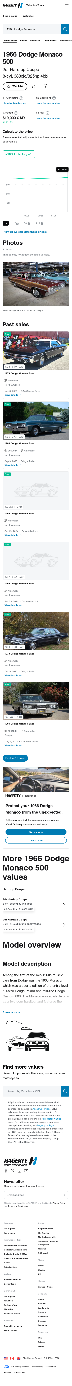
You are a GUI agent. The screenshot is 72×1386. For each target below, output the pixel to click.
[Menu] (66, 5)
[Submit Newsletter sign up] (63, 1195)
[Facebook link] (6, 1170)
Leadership (43, 1308)
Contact (42, 1321)
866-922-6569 (10, 1330)
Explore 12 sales (15, 758)
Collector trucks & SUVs (15, 1254)
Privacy (41, 1342)
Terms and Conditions (18, 1206)
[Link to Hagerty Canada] (12, 1358)
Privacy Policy (58, 1203)
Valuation (8, 1301)
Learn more (36, 840)
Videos (41, 1266)
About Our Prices (41, 1108)
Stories (41, 1270)
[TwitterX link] (12, 1170)
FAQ (40, 1338)
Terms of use (19, 1372)
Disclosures (51, 1366)
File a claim (9, 1233)
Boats (7, 1263)
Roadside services (13, 1326)
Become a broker (12, 1279)
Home (41, 1299)
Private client (10, 1267)
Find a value (10, 16)
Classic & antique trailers (16, 1258)
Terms (41, 1346)
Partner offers (10, 1305)
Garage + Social (45, 1287)
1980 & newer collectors (15, 1245)
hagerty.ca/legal (45, 1125)
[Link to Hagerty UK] (18, 1358)
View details (11, 395)
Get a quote (36, 832)
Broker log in (10, 1284)
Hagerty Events (45, 1228)
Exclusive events (12, 1314)
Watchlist (28, 16)
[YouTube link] (26, 1170)
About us (42, 1304)
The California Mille (47, 1237)
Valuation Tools (35, 5)
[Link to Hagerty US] (6, 1358)
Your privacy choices (19, 1366)
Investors (42, 1325)
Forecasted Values (51, 1118)
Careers (42, 1312)
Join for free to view (15, 103)
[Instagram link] (19, 1170)
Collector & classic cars (15, 1250)
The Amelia (43, 1233)
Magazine (8, 1309)
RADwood (43, 1253)
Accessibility (37, 1366)
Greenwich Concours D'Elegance (48, 1242)
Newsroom (43, 1317)
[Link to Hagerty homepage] (21, 1161)
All (39, 1274)
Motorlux (42, 1249)
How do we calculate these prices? (26, 231)
